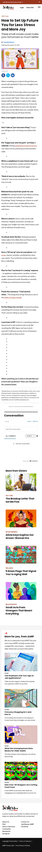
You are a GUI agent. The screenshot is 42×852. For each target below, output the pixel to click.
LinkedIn (13, 75)
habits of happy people (12, 297)
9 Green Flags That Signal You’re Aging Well (21, 572)
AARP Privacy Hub (8, 846)
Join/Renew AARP (27, 824)
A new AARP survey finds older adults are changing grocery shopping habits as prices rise (20, 792)
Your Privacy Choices (23, 846)
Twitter (8, 75)
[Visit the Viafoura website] (33, 461)
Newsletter (6, 831)
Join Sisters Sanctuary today (12, 2)
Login (22, 8)
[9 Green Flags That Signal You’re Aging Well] (21, 554)
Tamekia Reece (9, 42)
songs (3, 255)
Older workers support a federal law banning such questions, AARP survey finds (19, 682)
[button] (39, 7)
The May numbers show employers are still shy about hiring (20, 755)
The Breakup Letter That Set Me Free (20, 500)
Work (7, 673)
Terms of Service (25, 841)
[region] (21, 440)
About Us (5, 822)
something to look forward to (26, 146)
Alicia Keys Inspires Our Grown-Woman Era (20, 536)
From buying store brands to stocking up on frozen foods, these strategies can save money (20, 719)
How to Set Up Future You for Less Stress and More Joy (19, 24)
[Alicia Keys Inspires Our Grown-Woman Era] (21, 518)
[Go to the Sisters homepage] (5, 8)
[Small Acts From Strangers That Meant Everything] (21, 591)
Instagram (6, 833)
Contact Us (25, 822)
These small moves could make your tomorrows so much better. (20, 36)
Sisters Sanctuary (8, 826)
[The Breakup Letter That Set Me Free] (21, 482)
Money (7, 709)
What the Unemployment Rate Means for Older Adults (19, 749)
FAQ (4, 824)
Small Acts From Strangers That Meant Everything (19, 610)
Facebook (3, 75)
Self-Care (5, 16)
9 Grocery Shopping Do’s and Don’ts (18, 713)
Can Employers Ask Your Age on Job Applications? (19, 676)
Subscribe (30, 8)
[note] (20, 71)
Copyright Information (10, 841)
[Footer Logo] (21, 808)
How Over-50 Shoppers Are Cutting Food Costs (21, 786)
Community (6, 829)
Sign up (35, 421)
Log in (29, 421)
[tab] (10, 436)
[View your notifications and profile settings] (37, 435)
